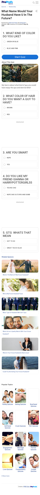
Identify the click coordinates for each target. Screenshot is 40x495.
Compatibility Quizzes (20, 470)
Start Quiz (20, 57)
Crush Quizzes (20, 426)
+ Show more (5, 476)
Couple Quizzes (33, 470)
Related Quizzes (8, 257)
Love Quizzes (7, 469)
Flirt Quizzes (33, 426)
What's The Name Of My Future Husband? (16, 275)
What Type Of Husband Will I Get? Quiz (14, 312)
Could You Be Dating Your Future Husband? (16, 371)
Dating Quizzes (20, 404)
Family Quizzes (7, 404)
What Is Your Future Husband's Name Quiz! (16, 353)
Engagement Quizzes (7, 449)
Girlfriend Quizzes (7, 427)
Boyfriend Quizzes (33, 405)
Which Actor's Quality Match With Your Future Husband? (17, 333)
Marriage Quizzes (20, 449)
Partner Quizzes (33, 449)
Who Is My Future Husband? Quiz (13, 293)
